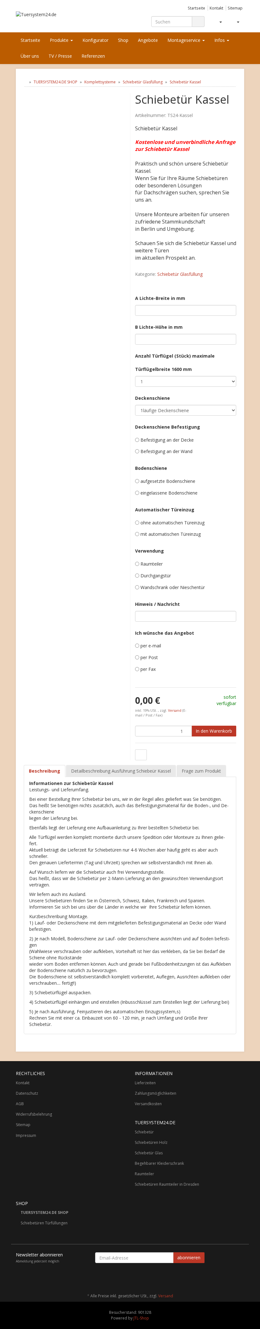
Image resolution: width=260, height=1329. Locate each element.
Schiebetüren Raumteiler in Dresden (167, 1184)
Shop (123, 40)
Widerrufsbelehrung (34, 1114)
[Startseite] (25, 82)
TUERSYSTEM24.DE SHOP (44, 1212)
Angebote (148, 40)
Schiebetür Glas (149, 1153)
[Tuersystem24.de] (51, 18)
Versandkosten (148, 1103)
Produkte (60, 40)
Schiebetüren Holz (151, 1142)
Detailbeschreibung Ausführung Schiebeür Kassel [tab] (121, 771)
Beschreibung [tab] (44, 771)
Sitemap (235, 7)
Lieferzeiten (145, 1083)
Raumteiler (144, 1174)
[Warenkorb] (235, 22)
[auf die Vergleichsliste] (141, 754)
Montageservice (184, 40)
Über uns (30, 56)
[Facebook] (240, 1277)
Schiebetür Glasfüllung (180, 274)
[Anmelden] (218, 22)
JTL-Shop (141, 1318)
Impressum (26, 1135)
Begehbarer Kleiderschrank (159, 1163)
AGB (20, 1103)
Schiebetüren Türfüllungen (44, 1223)
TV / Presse (60, 56)
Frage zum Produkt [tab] (201, 771)
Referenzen (93, 56)
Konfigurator (95, 40)
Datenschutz (27, 1093)
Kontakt (216, 7)
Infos (220, 40)
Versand (175, 710)
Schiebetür (144, 1132)
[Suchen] (198, 22)
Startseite (196, 7)
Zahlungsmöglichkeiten (155, 1093)
